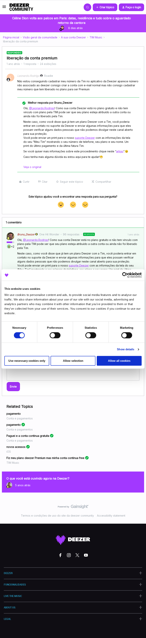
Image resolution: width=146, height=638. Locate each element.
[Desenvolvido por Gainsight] (73, 507)
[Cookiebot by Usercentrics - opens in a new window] (125, 275)
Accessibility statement (111, 515)
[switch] (55, 335)
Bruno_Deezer (26, 234)
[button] (4, 8)
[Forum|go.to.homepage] (21, 7)
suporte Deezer (85, 137)
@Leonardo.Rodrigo (42, 108)
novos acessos (15, 446)
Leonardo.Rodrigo (28, 75)
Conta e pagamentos (19, 418)
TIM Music (96, 37)
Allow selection (73, 361)
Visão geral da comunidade (40, 37)
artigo (119, 151)
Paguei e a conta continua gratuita (27, 435)
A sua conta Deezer (73, 37)
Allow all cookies (119, 361)
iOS (8, 451)
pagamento (13, 413)
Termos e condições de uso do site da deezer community (57, 515)
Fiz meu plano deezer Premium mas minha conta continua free (45, 458)
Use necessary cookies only (26, 361)
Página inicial (11, 37)
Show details (125, 349)
